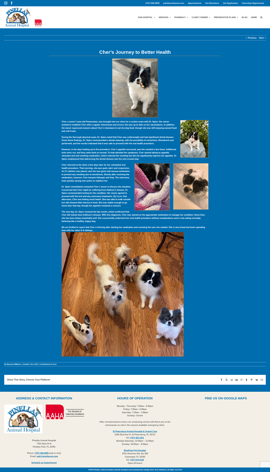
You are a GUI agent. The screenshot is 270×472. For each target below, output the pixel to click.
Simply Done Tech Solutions (155, 470)
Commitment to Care (48, 364)
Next (261, 38)
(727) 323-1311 (137, 438)
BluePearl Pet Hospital (135, 450)
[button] (261, 17)
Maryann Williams (14, 364)
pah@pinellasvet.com (47, 456)
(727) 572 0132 (137, 460)
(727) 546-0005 (42, 453)
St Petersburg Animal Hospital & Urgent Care (135, 431)
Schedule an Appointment (44, 462)
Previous (252, 38)
